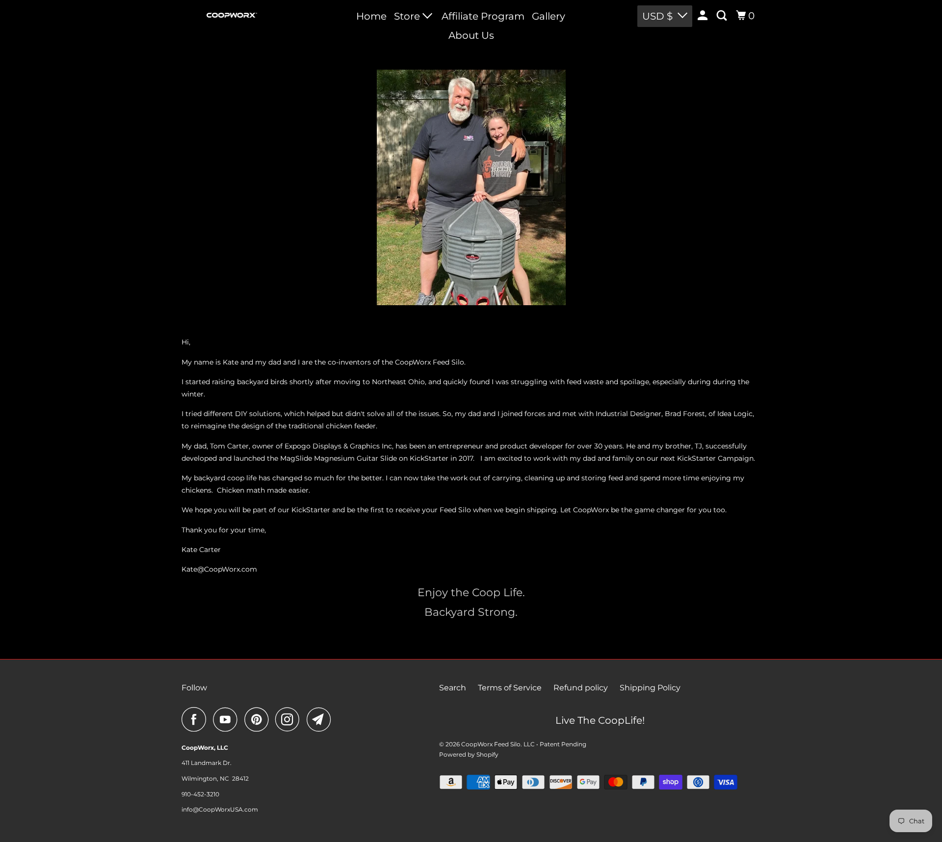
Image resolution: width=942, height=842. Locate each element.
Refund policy (580, 687)
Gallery (548, 16)
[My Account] (703, 15)
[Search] (723, 15)
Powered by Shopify (468, 754)
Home (371, 16)
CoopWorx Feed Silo (491, 744)
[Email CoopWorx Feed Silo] (321, 719)
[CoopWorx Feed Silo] (232, 15)
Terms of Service (510, 687)
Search (452, 687)
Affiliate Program (483, 16)
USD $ (657, 16)
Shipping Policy (650, 687)
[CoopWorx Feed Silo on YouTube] (227, 719)
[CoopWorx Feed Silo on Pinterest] (258, 719)
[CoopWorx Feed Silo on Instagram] (290, 719)
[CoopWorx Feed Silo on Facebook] (196, 719)
